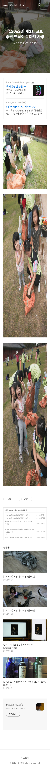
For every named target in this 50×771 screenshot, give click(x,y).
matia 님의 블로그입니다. (16, 708)
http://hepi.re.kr (13, 102)
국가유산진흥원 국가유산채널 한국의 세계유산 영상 (16, 86)
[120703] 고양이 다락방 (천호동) (16, 518)
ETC (11, 510)
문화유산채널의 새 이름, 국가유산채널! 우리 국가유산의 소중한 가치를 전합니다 (16, 91)
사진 (6, 510)
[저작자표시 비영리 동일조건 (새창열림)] (36, 499)
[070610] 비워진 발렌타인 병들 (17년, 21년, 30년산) (19, 530)
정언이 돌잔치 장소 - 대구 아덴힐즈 (17, 537)
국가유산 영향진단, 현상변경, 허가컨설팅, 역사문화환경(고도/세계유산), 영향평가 (25, 112)
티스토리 (25, 757)
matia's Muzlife (13, 5)
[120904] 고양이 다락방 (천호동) (16, 515)
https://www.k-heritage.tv (18, 82)
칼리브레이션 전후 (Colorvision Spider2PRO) (19, 522)
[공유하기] (14, 499)
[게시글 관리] (17, 499)
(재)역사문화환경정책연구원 (21, 106)
